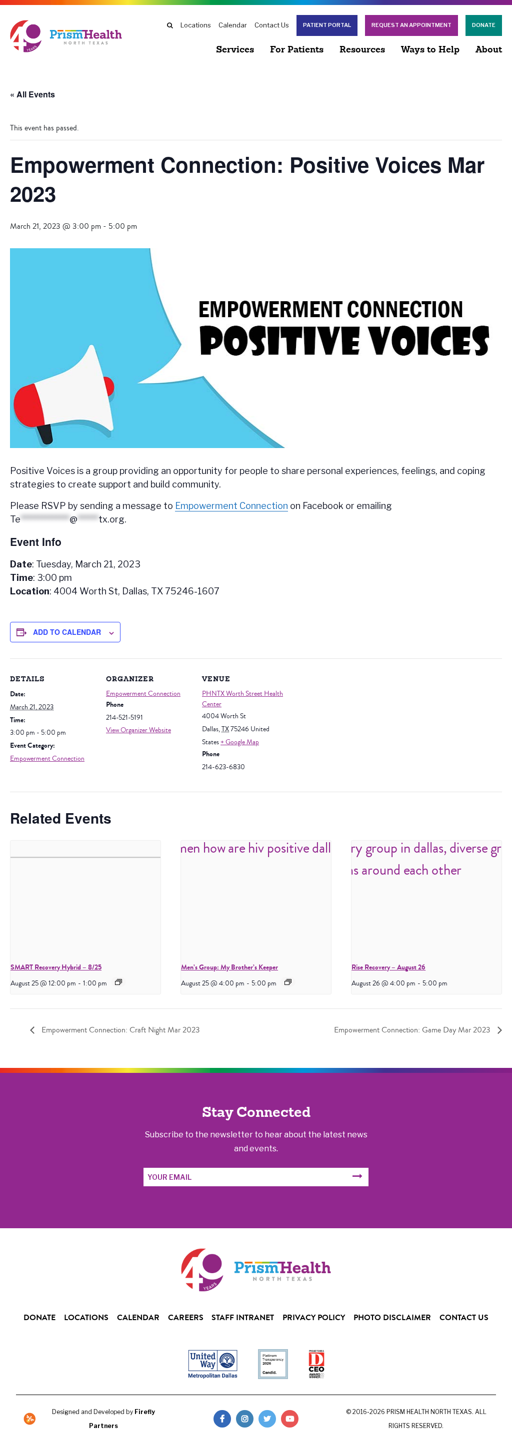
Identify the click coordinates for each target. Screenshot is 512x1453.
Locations (195, 25)
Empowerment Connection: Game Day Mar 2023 (413, 1029)
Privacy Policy (313, 1317)
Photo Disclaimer (392, 1317)
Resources (362, 50)
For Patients (297, 50)
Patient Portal (327, 25)
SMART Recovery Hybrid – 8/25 (56, 967)
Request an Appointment (412, 25)
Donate (484, 25)
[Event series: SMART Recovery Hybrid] (118, 982)
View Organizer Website (138, 730)
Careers (186, 1317)
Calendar (232, 25)
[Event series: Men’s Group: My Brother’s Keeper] (288, 982)
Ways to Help (430, 50)
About (489, 50)
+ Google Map (239, 742)
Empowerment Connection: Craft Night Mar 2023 (120, 1029)
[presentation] (85, 897)
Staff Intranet (243, 1317)
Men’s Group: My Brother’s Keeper (229, 967)
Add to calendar (67, 632)
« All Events (32, 94)
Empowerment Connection (231, 505)
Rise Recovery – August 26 (389, 967)
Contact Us (271, 25)
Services (235, 50)
